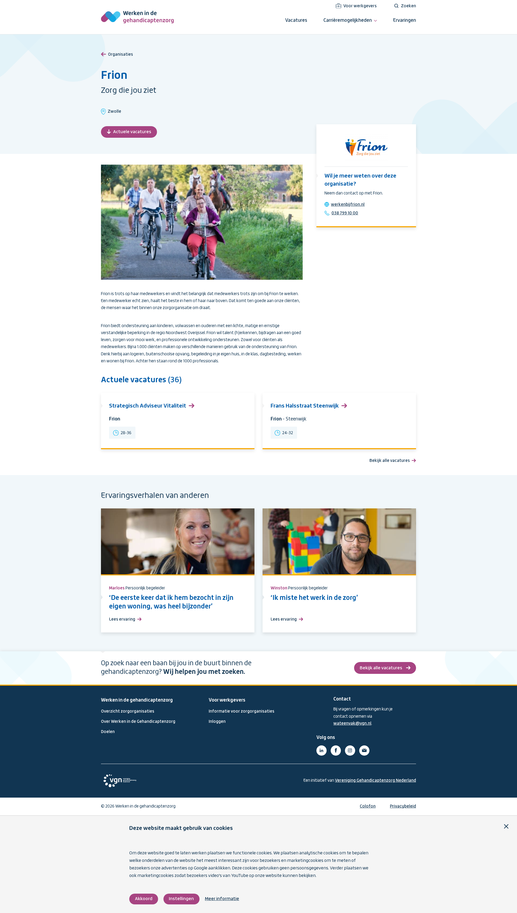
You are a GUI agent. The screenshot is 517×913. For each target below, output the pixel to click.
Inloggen (217, 722)
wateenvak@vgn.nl (352, 724)
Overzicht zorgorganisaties (127, 711)
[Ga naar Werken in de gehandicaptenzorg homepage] (137, 17)
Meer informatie (222, 899)
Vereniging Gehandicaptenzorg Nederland (375, 781)
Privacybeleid (403, 806)
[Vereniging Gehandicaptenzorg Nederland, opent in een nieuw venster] (120, 781)
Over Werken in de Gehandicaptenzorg (138, 722)
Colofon (368, 806)
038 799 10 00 (344, 213)
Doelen (108, 732)
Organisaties (120, 54)
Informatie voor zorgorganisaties (241, 711)
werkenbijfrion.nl (348, 205)
